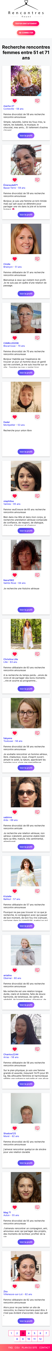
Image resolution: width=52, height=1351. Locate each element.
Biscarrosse (9, 345)
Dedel (6, 422)
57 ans (16, 899)
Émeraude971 (10, 185)
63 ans (13, 662)
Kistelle (7, 896)
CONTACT (44, 1347)
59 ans (21, 187)
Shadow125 (9, 1133)
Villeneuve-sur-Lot (13, 1294)
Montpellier (9, 424)
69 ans (14, 820)
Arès (5, 820)
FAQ (10, 1347)
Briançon (8, 266)
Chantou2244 (10, 1054)
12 (40, 1339)
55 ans (15, 1215)
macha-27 (8, 106)
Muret (6, 1136)
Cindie (6, 264)
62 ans (15, 1136)
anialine (7, 975)
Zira (5, 1291)
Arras (6, 1057)
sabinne (7, 817)
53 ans (21, 424)
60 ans (17, 978)
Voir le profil (26, 135)
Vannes (7, 504)
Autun (6, 1215)
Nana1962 (8, 580)
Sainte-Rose (9, 583)
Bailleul (7, 899)
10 (28, 1339)
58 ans (19, 108)
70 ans (21, 345)
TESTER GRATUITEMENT (26, 24)
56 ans (18, 741)
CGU (17, 1347)
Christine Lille (10, 659)
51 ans (18, 266)
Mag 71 (7, 1212)
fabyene (7, 738)
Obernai (7, 978)
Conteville (8, 108)
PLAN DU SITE (29, 1347)
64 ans (22, 583)
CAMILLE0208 (11, 343)
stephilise (8, 501)
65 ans (16, 504)
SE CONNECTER (26, 33)
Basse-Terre (9, 187)
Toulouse (8, 741)
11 (34, 1339)
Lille (5, 662)
